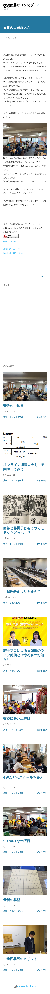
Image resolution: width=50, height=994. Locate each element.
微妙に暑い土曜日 (16, 718)
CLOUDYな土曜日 (16, 840)
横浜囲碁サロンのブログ (18, 7)
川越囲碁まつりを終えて (22, 591)
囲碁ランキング (9, 241)
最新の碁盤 (11, 899)
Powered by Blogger (27, 986)
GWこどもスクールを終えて (23, 779)
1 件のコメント (16, 670)
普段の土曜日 (13, 405)
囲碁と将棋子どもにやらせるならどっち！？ (23, 530)
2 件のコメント (16, 602)
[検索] (38, 5)
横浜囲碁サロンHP (11, 249)
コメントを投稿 (16, 417)
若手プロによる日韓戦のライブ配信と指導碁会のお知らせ (23, 655)
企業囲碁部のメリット (20, 958)
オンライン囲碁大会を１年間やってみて (23, 466)
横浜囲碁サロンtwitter (13, 253)
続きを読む (42, 417)
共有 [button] (41, 276)
